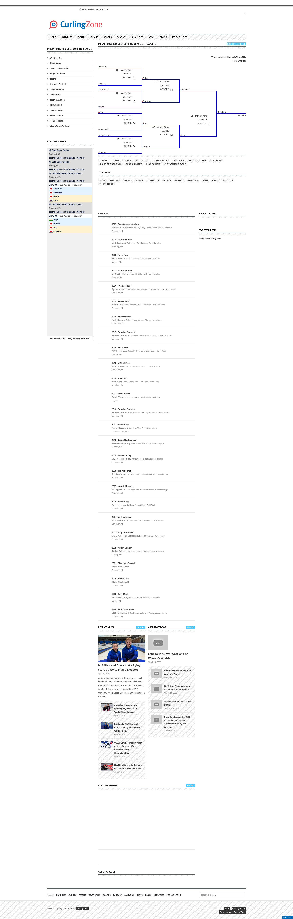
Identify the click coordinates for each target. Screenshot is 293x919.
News (152, 37)
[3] (134, 123)
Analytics (137, 37)
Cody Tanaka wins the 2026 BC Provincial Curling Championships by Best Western (177, 722)
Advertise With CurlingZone (232, 912)
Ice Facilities (179, 37)
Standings (70, 157)
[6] (171, 134)
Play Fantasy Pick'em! (78, 338)
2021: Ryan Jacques (122, 285)
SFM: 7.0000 (56, 104)
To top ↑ (287, 917)
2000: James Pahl (120, 578)
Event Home (56, 57)
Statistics (153, 180)
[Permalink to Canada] (107, 707)
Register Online (57, 73)
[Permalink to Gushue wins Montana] (156, 704)
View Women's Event (60, 125)
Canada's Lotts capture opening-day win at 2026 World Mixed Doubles (126, 708)
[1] (134, 77)
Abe (55, 227)
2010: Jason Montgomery (124, 439)
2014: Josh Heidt (120, 378)
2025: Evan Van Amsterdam (125, 224)
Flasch (102, 84)
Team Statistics (57, 99)
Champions (55, 63)
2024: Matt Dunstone (122, 239)
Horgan (146, 147)
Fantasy (121, 37)
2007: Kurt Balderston (122, 486)
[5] (171, 89)
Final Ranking (56, 110)
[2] (134, 100)
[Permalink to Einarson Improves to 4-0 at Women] (156, 673)
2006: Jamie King (120, 501)
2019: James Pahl (120, 301)
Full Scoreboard (57, 338)
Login (107, 9)
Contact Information (59, 68)
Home (53, 37)
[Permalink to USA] (107, 744)
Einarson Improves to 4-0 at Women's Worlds (177, 672)
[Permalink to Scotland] (107, 725)
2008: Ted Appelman (121, 470)
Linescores (55, 94)
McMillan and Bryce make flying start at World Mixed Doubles (119, 667)
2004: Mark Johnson (121, 516)
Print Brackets (239, 60)
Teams (94, 37)
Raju (55, 219)
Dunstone (103, 89)
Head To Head (56, 120)
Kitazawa (57, 188)
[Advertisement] (70, 284)
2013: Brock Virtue (121, 393)
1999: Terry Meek (120, 593)
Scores (107, 37)
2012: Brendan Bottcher (123, 409)
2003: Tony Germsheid (122, 532)
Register (100, 9)
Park (55, 200)
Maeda (56, 223)
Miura (56, 196)
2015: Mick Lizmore (121, 362)
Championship (57, 89)
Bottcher (102, 66)
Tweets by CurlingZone (210, 238)
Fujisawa (57, 192)
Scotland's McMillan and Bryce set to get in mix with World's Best (127, 727)
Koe (101, 112)
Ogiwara (57, 231)
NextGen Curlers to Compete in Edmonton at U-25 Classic (128, 766)
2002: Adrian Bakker (122, 547)
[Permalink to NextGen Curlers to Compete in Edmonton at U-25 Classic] (107, 766)
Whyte (102, 106)
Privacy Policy (238, 908)
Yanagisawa (104, 135)
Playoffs (80, 157)
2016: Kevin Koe (120, 347)
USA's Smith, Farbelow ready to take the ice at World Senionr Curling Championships (128, 747)
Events (81, 37)
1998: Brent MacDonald (123, 609)
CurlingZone (82, 908)
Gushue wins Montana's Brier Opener (178, 703)
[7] (209, 123)
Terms (227, 908)
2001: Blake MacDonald (123, 563)
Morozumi (103, 129)
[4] (134, 146)
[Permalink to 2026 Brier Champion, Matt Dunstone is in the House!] (156, 688)
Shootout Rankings (110, 164)
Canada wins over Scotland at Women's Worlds (168, 656)
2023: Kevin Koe (120, 255)
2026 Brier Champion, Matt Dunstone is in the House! (177, 688)
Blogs (163, 37)
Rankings (67, 37)
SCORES (127, 77)
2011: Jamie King (120, 424)
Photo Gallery (56, 115)
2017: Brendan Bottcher (123, 332)
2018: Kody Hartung (121, 316)
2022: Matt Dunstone (122, 270)
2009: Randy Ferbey (121, 455)
